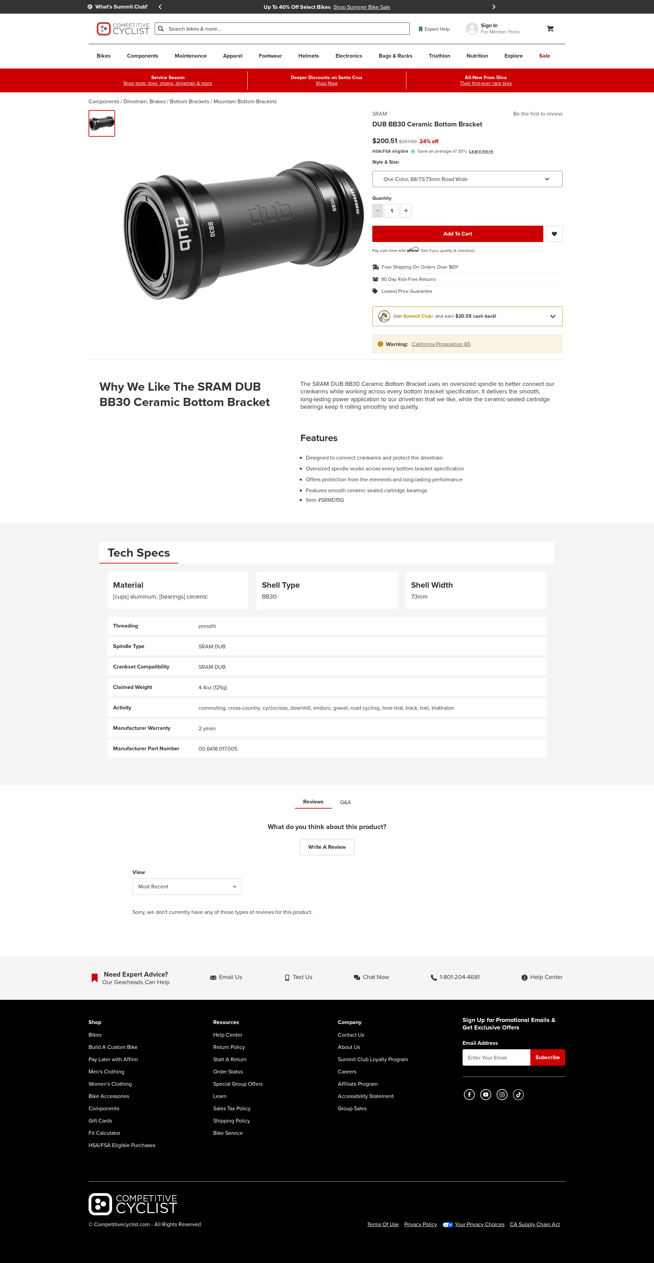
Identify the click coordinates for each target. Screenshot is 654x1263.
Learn (220, 1096)
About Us (349, 1046)
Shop (95, 1022)
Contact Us (351, 1034)
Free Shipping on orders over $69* (420, 267)
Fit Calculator (104, 1132)
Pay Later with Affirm (113, 1059)
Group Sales (352, 1108)
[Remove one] (377, 210)
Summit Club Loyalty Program (373, 1059)
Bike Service (228, 1132)
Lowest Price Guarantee (407, 291)
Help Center (227, 1034)
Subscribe (547, 1057)
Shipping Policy (231, 1120)
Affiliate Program (358, 1083)
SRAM (379, 113)
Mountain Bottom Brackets (245, 101)
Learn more (481, 151)
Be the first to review (538, 113)
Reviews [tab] (313, 802)
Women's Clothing (110, 1083)
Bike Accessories (109, 1096)
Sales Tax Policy (232, 1108)
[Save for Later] (554, 234)
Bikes (95, 1034)
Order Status (228, 1071)
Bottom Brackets (189, 101)
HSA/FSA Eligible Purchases (122, 1145)
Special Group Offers (238, 1083)
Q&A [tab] (345, 802)
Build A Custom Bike (113, 1046)
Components (104, 101)
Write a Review (327, 847)
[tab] (138, 552)
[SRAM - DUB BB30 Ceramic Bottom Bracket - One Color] (102, 123)
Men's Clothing (106, 1071)
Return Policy (229, 1046)
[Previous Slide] (160, 7)
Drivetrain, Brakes (145, 101)
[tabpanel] (327, 664)
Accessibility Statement (366, 1096)
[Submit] (161, 28)
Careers (347, 1071)
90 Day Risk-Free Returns (408, 279)
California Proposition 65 (441, 344)
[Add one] (406, 210)
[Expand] (553, 316)
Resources (226, 1022)
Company (349, 1022)
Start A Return (230, 1059)
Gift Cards (100, 1120)
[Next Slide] (494, 7)
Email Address (480, 1043)
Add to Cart (457, 234)
